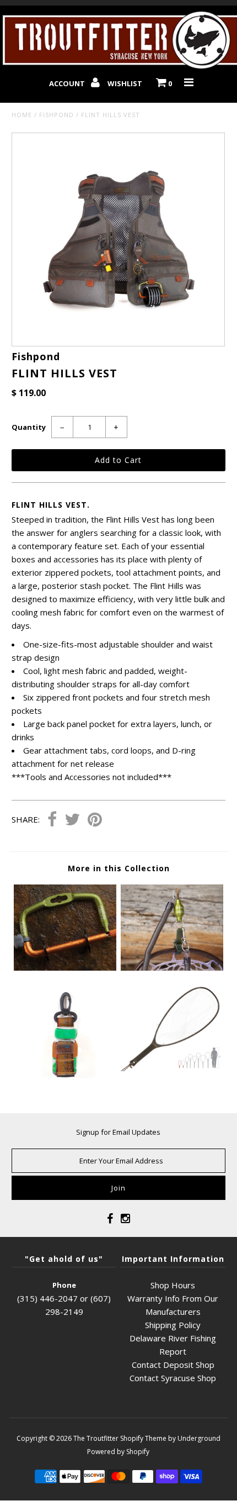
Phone (64, 1285)
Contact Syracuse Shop (173, 1377)
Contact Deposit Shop (173, 1364)
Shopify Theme (143, 1438)
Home (22, 114)
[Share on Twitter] (72, 820)
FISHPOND (56, 114)
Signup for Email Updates (118, 1132)
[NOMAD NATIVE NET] (172, 1067)
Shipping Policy (173, 1324)
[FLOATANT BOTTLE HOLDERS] (65, 1084)
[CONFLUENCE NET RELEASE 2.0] (172, 967)
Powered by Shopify (118, 1451)
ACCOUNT (68, 83)
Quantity (29, 427)
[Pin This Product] (95, 820)
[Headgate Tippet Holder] (65, 967)
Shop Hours (172, 1285)
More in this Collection (119, 868)
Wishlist (124, 83)
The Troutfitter (95, 1438)
